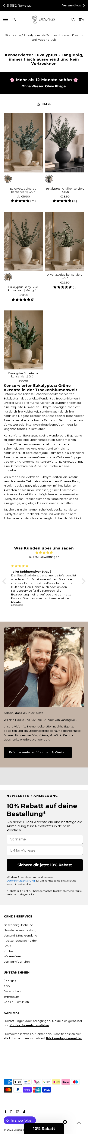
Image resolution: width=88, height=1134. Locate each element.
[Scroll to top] (79, 1123)
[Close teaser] (65, 1122)
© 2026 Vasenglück (16, 1129)
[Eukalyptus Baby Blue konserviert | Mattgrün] (23, 241)
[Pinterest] (10, 1112)
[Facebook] (5, 1112)
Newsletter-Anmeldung (20, 930)
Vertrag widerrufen (17, 961)
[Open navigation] (5, 19)
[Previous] (4, 5)
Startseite (13, 35)
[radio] (8, 179)
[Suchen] (14, 19)
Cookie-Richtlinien (16, 1001)
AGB (7, 986)
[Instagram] (17, 1112)
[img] (44, 552)
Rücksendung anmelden (21, 940)
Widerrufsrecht (14, 956)
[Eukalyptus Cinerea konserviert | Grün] (23, 142)
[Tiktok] (23, 1112)
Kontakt (9, 951)
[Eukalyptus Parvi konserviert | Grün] (64, 142)
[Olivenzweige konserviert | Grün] (64, 241)
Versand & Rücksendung (20, 935)
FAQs (7, 945)
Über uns (10, 981)
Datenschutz (12, 991)
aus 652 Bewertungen (44, 556)
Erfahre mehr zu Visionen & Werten (38, 752)
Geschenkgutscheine (18, 925)
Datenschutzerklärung (21, 880)
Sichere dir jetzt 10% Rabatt (45, 865)
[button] (5, 581)
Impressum (11, 996)
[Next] (84, 5)
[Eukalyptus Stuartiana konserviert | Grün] (23, 340)
